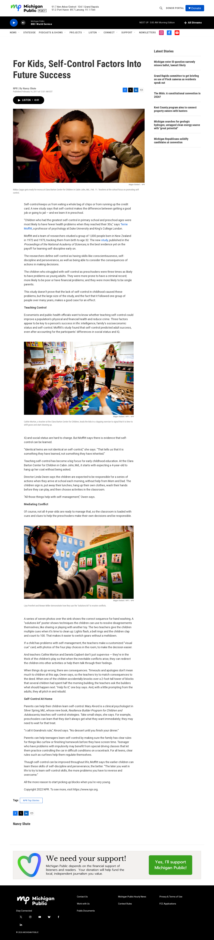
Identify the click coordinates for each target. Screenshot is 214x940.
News (13, 32)
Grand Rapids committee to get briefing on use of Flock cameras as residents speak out (176, 79)
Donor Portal (175, 8)
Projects (76, 32)
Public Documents (86, 911)
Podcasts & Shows (51, 32)
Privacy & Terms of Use (170, 897)
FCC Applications (167, 904)
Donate (196, 8)
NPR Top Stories (31, 800)
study (104, 240)
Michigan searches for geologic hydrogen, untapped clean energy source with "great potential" (177, 125)
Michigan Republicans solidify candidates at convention (171, 140)
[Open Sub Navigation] (19, 32)
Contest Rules (125, 904)
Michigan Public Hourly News (132, 897)
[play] (13, 23)
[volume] (23, 22)
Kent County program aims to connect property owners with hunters (175, 109)
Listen (93, 32)
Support (126, 32)
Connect (109, 32)
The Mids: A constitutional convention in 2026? (177, 95)
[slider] (28, 22)
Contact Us (82, 897)
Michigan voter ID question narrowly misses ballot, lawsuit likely (174, 63)
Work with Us (83, 904)
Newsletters (147, 32)
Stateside (29, 32)
